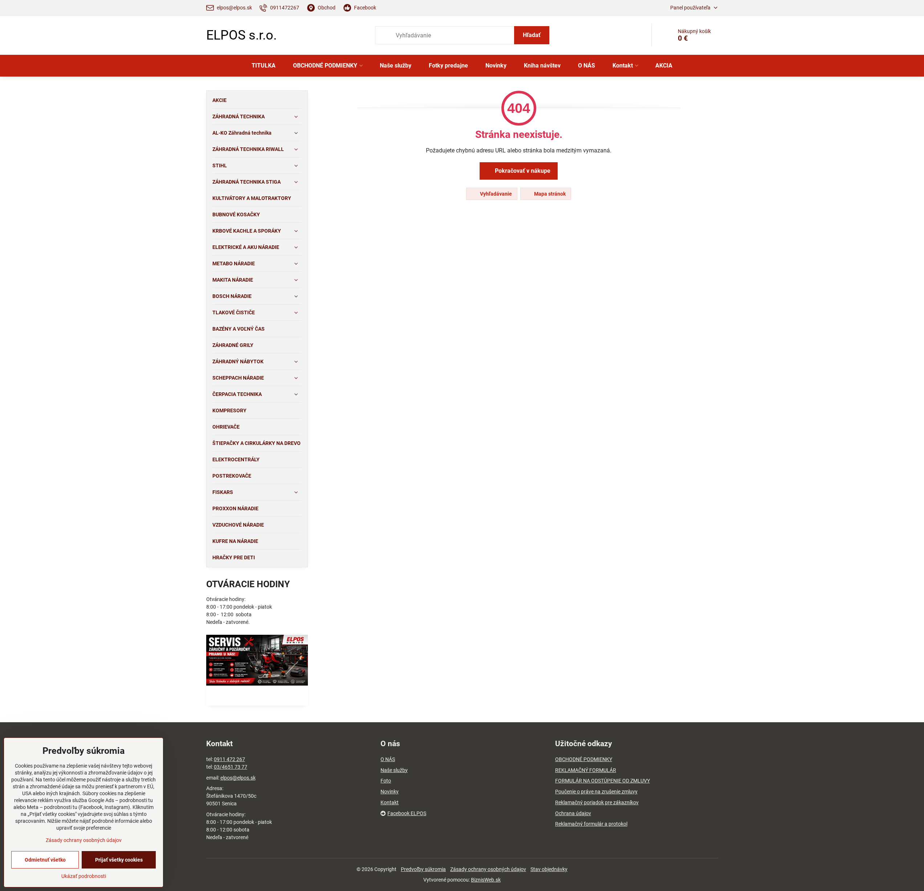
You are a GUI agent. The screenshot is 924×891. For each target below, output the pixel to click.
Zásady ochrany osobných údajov (488, 869)
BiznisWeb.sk (486, 880)
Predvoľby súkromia (423, 869)
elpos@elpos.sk (238, 778)
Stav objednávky (548, 869)
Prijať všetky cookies (119, 860)
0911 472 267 (229, 759)
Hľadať (532, 35)
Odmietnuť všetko (45, 860)
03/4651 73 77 (230, 767)
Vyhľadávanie (495, 194)
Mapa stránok (549, 194)
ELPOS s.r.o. (241, 35)
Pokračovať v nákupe (521, 170)
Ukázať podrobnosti (83, 876)
